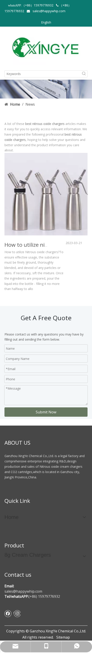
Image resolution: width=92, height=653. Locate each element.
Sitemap (63, 637)
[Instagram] (17, 613)
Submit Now (46, 412)
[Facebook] (8, 613)
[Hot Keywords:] (84, 74)
